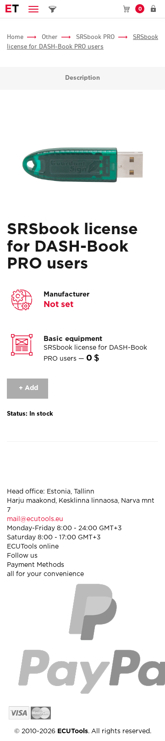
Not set (58, 304)
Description (82, 78)
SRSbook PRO (95, 37)
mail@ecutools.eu (35, 519)
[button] (33, 9)
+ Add (27, 388)
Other (50, 37)
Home (15, 37)
